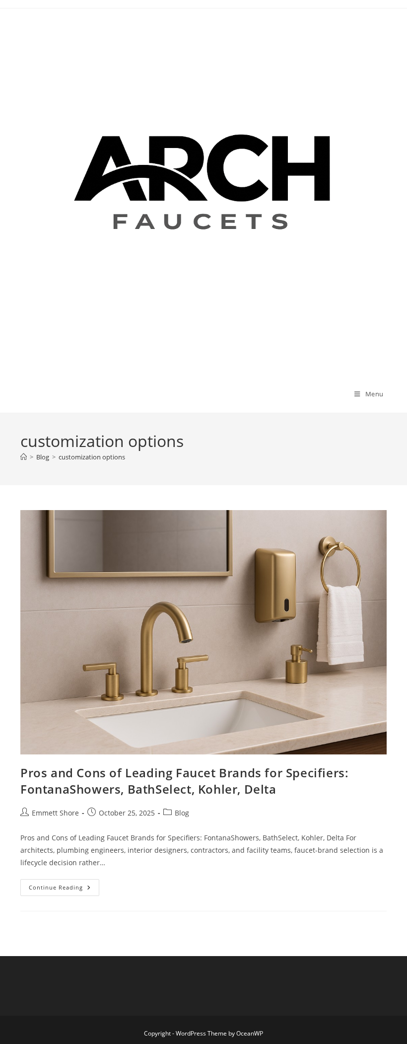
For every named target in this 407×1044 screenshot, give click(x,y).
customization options (92, 456)
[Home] (23, 456)
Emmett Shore (55, 813)
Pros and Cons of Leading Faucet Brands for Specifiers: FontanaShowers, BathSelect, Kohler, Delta (184, 781)
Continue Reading (64, 889)
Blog (182, 813)
